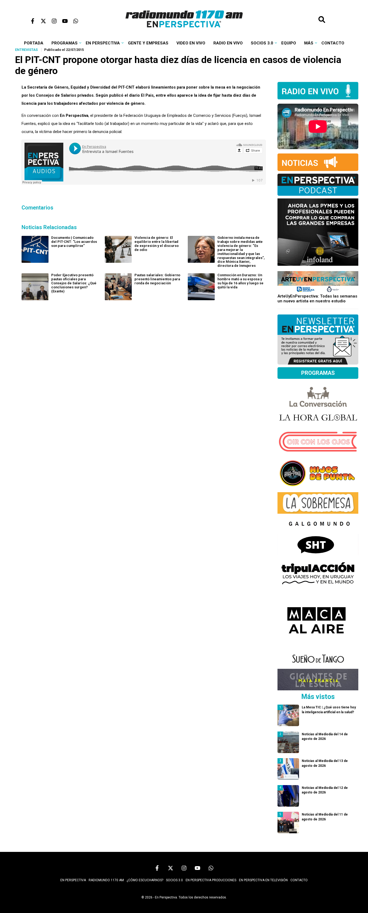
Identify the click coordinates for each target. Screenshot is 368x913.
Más (308, 43)
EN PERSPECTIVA (73, 880)
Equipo (288, 43)
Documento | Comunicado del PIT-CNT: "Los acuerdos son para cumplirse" (74, 242)
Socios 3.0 (262, 43)
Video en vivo (190, 43)
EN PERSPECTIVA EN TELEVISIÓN (263, 880)
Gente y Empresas (148, 43)
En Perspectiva (103, 43)
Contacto (332, 43)
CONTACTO (299, 880)
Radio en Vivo (228, 43)
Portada (33, 43)
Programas (64, 43)
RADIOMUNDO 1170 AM (106, 880)
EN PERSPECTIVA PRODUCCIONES (211, 880)
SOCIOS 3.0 (174, 880)
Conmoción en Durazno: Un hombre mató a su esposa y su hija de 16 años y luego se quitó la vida (240, 281)
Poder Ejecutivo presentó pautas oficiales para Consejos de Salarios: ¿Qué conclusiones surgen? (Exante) (73, 283)
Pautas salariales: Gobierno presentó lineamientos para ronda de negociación (157, 279)
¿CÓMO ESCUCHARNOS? (145, 880)
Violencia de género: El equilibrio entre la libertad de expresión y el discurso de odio (156, 244)
